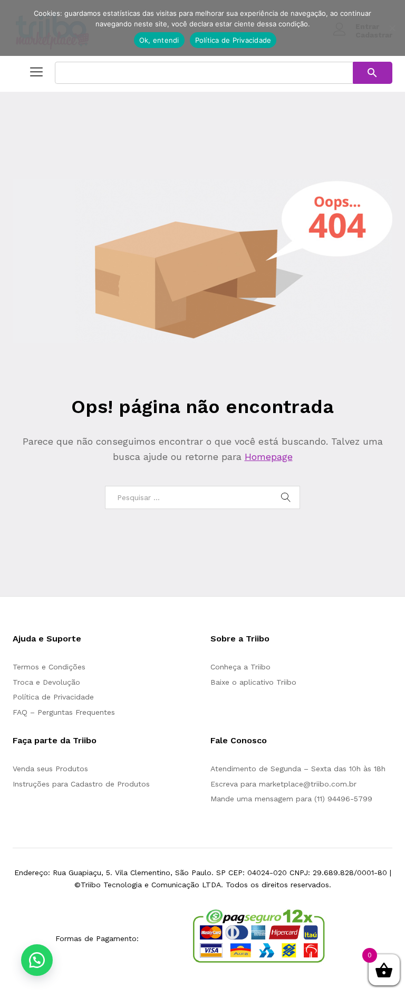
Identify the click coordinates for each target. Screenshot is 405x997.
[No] (392, 28)
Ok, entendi (159, 40)
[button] (37, 960)
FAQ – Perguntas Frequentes (64, 712)
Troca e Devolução (46, 682)
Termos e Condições (49, 667)
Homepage (269, 456)
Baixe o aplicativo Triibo (253, 682)
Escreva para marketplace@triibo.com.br (283, 784)
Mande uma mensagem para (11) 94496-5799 (291, 798)
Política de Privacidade (53, 697)
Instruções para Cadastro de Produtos (81, 784)
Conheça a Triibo (240, 667)
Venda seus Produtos (50, 768)
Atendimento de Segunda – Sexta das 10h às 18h (297, 768)
